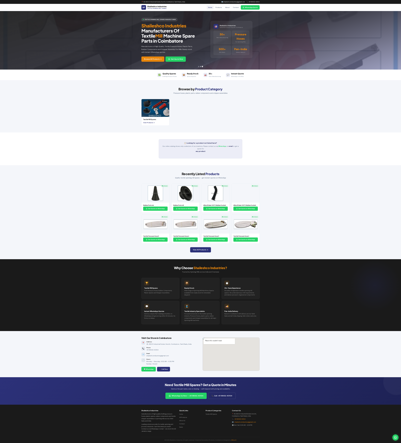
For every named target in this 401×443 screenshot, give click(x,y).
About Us (182, 420)
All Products (183, 417)
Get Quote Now (177, 59)
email (231, 146)
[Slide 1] (198, 66)
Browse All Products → (153, 59)
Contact (236, 7)
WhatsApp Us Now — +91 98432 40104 (187, 396)
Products (219, 7)
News (181, 427)
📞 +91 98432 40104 (253, 2)
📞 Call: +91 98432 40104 (222, 396)
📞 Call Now (163, 369)
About (227, 7)
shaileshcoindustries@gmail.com (245, 422)
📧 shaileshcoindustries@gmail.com (233, 2)
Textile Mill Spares (211, 414)
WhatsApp (222, 146)
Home (210, 7)
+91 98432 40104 (240, 419)
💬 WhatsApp (149, 369)
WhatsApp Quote (251, 7)
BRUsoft (233, 440)
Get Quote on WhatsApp (156, 208)
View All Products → (200, 250)
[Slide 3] (202, 66)
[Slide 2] (200, 66)
